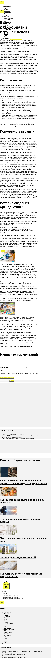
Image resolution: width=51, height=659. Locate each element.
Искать (12, 380)
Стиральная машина (9, 18)
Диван (5, 638)
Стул (5, 37)
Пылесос (6, 16)
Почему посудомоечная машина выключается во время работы (18, 438)
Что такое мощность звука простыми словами (13, 654)
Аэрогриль (7, 8)
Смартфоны (5, 643)
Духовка (6, 9)
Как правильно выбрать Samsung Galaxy (12, 655)
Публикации (5, 593)
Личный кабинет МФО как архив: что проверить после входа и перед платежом (23, 482)
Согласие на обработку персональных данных (13, 598)
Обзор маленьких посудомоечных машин (12, 437)
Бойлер (6, 631)
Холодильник (7, 628)
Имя (1, 370)
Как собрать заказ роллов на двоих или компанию (14, 653)
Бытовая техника (6, 6)
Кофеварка (7, 11)
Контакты (4, 591)
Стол (5, 35)
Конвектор (6, 633)
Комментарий (4, 367)
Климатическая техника (8, 629)
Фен (5, 626)
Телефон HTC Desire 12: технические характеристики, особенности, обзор (20, 435)
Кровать (6, 639)
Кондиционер (7, 12)
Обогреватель (7, 635)
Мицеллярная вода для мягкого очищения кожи (14, 657)
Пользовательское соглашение (10, 597)
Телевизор (7, 19)
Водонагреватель (8, 632)
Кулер (5, 13)
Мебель (4, 636)
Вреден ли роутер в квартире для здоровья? (13, 434)
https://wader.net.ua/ (16, 39)
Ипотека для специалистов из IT (18, 557)
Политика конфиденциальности (10, 595)
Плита (5, 15)
